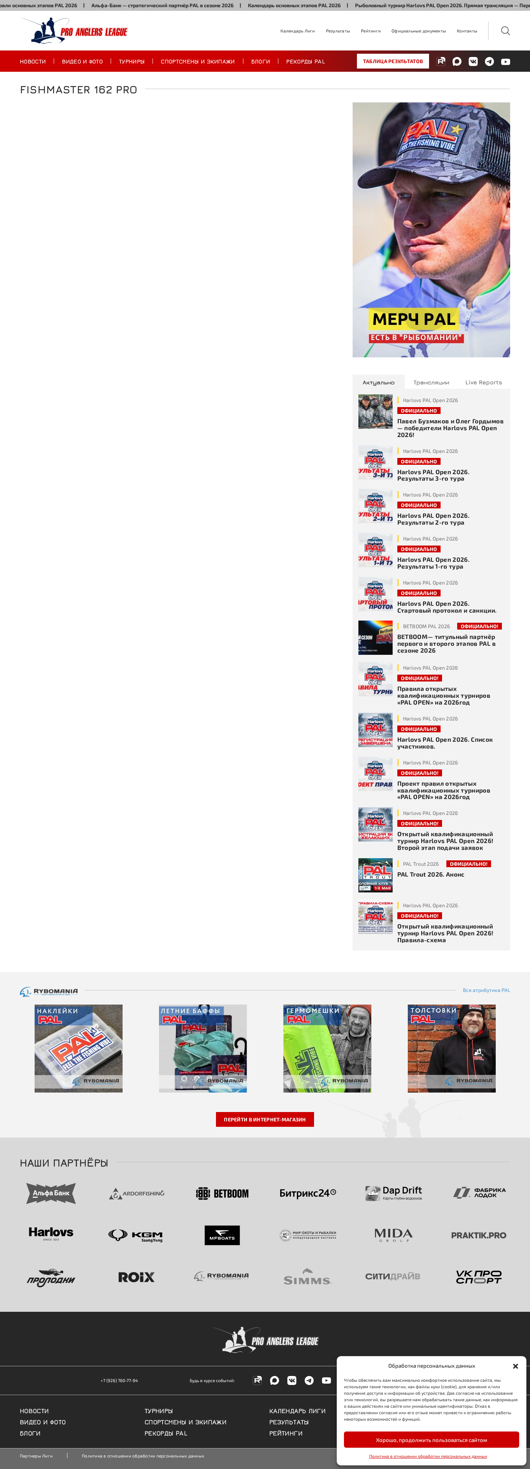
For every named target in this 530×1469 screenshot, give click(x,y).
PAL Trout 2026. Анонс (431, 874)
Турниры (132, 61)
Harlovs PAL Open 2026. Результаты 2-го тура (433, 518)
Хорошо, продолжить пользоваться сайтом (431, 1439)
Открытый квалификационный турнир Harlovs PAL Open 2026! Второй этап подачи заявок (445, 840)
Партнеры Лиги (36, 1456)
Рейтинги (371, 31)
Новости (33, 61)
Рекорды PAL (305, 61)
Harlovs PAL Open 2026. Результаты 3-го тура (433, 475)
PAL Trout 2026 (421, 863)
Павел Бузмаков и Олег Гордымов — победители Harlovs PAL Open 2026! (450, 427)
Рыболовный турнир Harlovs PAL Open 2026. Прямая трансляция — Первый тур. (423, 5)
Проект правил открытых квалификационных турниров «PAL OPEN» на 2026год (444, 790)
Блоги (260, 61)
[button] (515, 1365)
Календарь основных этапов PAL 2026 (265, 5)
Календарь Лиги (298, 31)
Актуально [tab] (379, 382)
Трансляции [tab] (431, 382)
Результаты (338, 31)
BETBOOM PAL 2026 (426, 626)
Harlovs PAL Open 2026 (430, 400)
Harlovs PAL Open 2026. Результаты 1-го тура (433, 562)
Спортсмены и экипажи (198, 61)
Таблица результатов (393, 61)
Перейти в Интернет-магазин (265, 1119)
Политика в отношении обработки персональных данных (428, 1456)
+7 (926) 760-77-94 (119, 1380)
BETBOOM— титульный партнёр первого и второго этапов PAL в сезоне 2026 (446, 643)
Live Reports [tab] (483, 382)
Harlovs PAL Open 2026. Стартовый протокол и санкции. (447, 606)
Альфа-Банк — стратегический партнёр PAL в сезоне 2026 (133, 5)
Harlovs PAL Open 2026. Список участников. (445, 742)
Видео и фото (82, 61)
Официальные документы (419, 31)
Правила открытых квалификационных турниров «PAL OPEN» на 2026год (444, 695)
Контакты (467, 31)
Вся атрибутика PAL (486, 990)
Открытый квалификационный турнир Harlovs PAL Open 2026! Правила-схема (445, 933)
